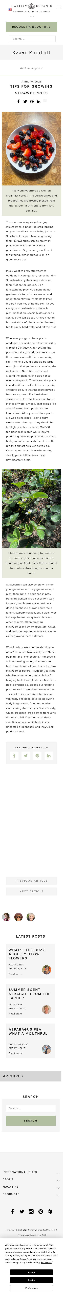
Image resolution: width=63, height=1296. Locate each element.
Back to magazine (31, 68)
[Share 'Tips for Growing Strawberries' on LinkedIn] (39, 101)
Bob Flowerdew (18, 1044)
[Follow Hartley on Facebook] (13, 1212)
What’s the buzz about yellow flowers (27, 954)
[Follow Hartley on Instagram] (32, 1212)
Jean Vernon (16, 965)
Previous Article (31, 880)
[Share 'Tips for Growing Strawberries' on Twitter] (25, 101)
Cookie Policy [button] (26, 1259)
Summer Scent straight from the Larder (30, 994)
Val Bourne (16, 1004)
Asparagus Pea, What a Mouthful (28, 1032)
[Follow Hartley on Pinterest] (41, 1212)
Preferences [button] (46, 1262)
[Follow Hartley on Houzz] (50, 1212)
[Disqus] (31, 817)
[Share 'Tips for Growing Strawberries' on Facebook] (18, 101)
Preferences (31, 1288)
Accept (31, 1272)
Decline (31, 1280)
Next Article (31, 891)
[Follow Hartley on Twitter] (22, 1212)
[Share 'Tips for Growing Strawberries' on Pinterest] (32, 101)
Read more (15, 973)
